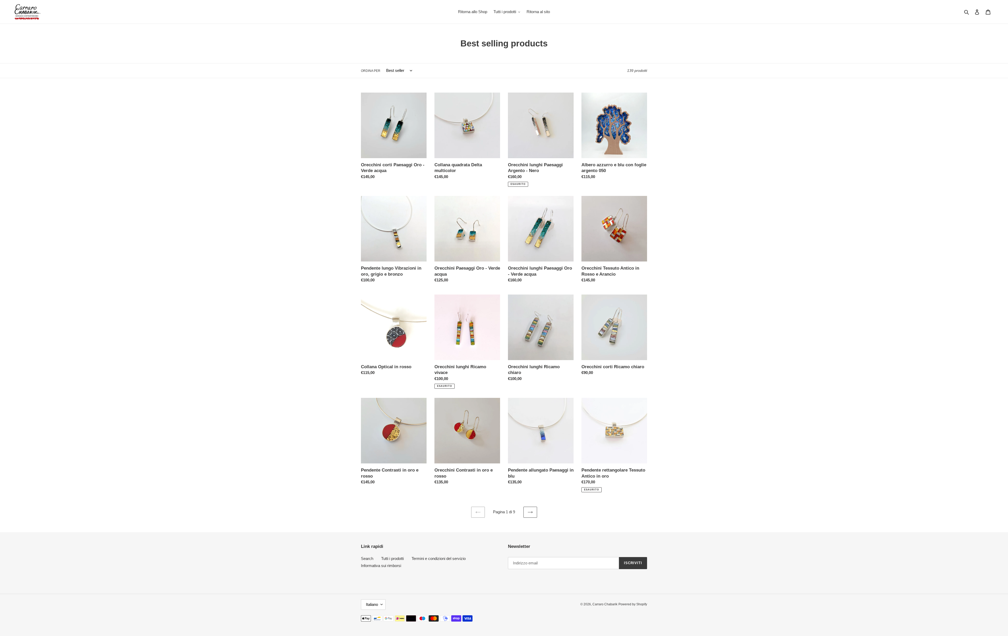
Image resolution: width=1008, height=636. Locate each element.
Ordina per (370, 71)
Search (367, 558)
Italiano (372, 604)
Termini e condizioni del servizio (439, 558)
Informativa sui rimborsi (381, 565)
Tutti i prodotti (392, 558)
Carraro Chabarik (604, 604)
